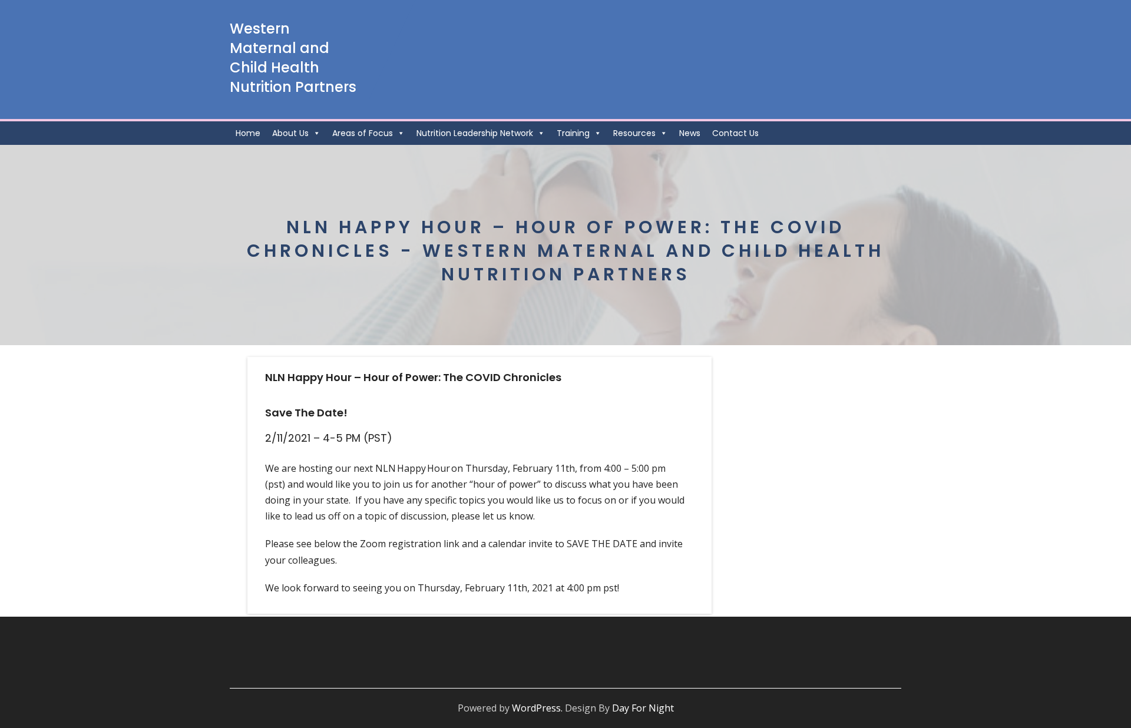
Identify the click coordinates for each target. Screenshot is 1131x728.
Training (573, 133)
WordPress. (537, 707)
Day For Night (643, 707)
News (689, 133)
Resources (634, 133)
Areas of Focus (362, 133)
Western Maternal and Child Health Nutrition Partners (293, 58)
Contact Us (735, 133)
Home (248, 133)
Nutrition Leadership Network (474, 133)
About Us (290, 133)
